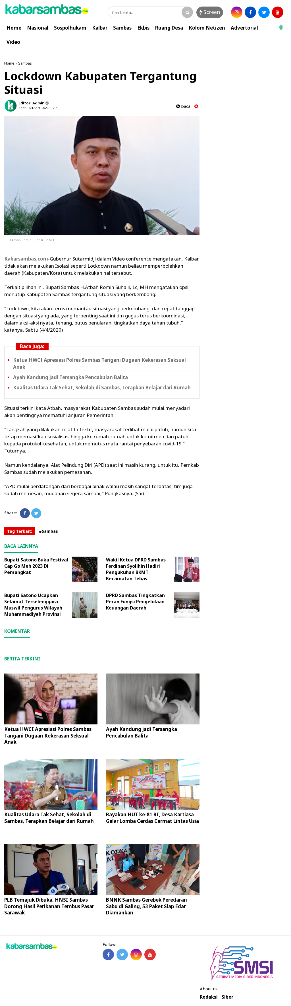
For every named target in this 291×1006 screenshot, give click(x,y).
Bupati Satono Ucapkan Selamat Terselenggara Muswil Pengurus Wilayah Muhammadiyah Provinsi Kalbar (33, 607)
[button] (281, 25)
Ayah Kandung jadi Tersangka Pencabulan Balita (70, 377)
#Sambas (48, 531)
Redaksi (209, 997)
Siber (227, 997)
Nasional (37, 27)
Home (14, 27)
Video (13, 42)
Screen (211, 12)
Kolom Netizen (207, 27)
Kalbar (99, 27)
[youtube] (277, 12)
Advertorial (244, 27)
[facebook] (250, 12)
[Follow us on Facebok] (108, 954)
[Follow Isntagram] (136, 954)
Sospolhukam (70, 27)
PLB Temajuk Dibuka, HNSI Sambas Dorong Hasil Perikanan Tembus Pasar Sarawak (49, 906)
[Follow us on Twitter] (122, 954)
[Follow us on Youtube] (150, 954)
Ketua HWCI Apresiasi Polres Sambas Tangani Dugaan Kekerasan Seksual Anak (48, 735)
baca (185, 106)
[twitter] (264, 12)
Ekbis (143, 27)
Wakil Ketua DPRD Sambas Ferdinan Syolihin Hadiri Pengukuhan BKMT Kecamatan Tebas (136, 569)
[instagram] (236, 12)
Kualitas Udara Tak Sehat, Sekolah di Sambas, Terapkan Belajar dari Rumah (102, 387)
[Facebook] (25, 513)
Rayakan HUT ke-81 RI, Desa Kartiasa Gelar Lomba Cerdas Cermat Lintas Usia (152, 817)
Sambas (122, 27)
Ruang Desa (169, 27)
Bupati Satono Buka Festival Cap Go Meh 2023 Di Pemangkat (36, 566)
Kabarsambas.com (26, 258)
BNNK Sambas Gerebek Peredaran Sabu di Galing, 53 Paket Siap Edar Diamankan (146, 906)
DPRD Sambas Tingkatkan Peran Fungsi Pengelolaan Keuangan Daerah (135, 601)
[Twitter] (36, 513)
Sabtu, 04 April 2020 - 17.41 (38, 108)
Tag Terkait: (19, 531)
